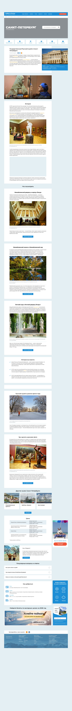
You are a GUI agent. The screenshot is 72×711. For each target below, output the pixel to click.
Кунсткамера (41, 505)
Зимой (56, 592)
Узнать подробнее (28, 236)
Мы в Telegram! (26, 548)
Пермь (25, 370)
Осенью (64, 600)
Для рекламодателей (9, 636)
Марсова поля (36, 307)
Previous (6, 87)
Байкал (35, 643)
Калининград (21, 641)
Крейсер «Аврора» (26, 505)
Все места (28, 512)
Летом (56, 600)
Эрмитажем (15, 56)
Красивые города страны (52, 640)
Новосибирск (26, 640)
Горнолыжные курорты (52, 643)
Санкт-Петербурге (26, 59)
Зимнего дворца (13, 114)
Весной (63, 592)
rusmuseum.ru (54, 68)
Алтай (35, 640)
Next (49, 87)
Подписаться (26, 557)
